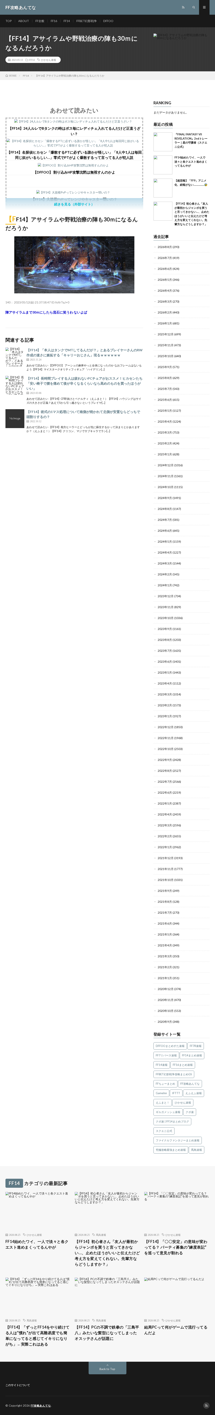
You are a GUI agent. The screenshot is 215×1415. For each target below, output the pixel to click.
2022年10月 (166, 749)
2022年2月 (165, 836)
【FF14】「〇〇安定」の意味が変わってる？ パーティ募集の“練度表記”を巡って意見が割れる (175, 1247)
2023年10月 (166, 618)
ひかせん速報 (48, 60)
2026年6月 (165, 268)
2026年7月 (165, 258)
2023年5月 (165, 672)
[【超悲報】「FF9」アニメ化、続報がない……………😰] (162, 188)
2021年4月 (165, 945)
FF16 (54, 21)
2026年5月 (165, 279)
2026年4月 (165, 290)
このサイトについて (17, 1385)
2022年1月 (165, 847)
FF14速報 (162, 1064)
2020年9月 (165, 1021)
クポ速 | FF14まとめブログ (172, 1121)
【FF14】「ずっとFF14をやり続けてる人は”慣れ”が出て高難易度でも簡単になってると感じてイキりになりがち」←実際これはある (37, 1335)
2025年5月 (165, 410)
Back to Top (107, 1369)
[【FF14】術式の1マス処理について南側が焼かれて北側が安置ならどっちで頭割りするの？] (14, 418)
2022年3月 (165, 825)
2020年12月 (166, 989)
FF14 (67, 21)
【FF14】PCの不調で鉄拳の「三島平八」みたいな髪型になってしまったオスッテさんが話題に (107, 1333)
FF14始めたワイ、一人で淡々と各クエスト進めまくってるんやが (190, 161)
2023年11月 (166, 607)
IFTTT (176, 1093)
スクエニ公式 (164, 1131)
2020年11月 (166, 1000)
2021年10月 (166, 880)
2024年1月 (165, 585)
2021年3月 (165, 956)
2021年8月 (165, 901)
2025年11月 (166, 345)
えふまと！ (162, 1102)
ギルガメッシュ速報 (168, 1112)
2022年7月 (165, 781)
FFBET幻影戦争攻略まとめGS (174, 1074)
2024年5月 (165, 541)
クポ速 (190, 1112)
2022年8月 (165, 770)
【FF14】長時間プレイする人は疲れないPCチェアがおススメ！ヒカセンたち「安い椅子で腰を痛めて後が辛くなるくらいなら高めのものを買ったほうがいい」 (84, 383)
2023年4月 (165, 683)
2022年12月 (166, 727)
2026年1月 (165, 323)
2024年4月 (165, 552)
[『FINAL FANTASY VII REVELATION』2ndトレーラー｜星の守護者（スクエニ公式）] (162, 141)
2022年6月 (165, 792)
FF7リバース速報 (166, 1055)
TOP (8, 21)
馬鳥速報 (196, 1149)
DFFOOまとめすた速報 (170, 1046)
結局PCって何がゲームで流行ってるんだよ (176, 1330)
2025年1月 (165, 454)
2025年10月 (166, 356)
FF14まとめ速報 (192, 1055)
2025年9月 (165, 367)
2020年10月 (166, 1011)
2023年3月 (165, 694)
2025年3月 (165, 432)
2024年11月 (166, 476)
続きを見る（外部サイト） (74, 204)
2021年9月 (165, 890)
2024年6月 (165, 530)
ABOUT (23, 21)
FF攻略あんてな (190, 1083)
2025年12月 (166, 334)
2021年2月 (165, 967)
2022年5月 (165, 803)
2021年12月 (166, 858)
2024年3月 (165, 563)
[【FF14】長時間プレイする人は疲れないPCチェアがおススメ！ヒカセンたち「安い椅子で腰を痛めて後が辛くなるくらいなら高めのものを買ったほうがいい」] (14, 385)
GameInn (161, 1093)
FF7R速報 (196, 1046)
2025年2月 (165, 443)
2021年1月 (165, 978)
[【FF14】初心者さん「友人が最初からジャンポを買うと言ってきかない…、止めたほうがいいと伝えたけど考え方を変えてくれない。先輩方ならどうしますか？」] (162, 211)
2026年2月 (165, 312)
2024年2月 (165, 574)
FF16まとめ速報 (183, 1064)
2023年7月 (165, 650)
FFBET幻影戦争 (86, 21)
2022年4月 (165, 814)
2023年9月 (165, 629)
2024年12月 (166, 465)
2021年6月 (165, 923)
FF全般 (39, 21)
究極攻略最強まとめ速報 (171, 1149)
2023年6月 (165, 661)
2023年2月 (165, 705)
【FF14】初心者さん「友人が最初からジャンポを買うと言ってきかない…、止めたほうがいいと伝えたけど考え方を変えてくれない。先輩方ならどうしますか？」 (107, 1252)
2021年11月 (166, 869)
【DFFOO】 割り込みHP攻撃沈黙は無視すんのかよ (74, 172)
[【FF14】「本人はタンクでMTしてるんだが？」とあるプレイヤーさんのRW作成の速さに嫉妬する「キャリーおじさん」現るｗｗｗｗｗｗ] (14, 357)
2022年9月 (165, 760)
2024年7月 (165, 519)
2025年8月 (165, 378)
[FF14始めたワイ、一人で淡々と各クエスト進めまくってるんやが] (162, 164)
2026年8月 (165, 247)
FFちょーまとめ (165, 1083)
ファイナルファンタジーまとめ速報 (177, 1140)
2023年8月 (165, 640)
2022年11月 (166, 738)
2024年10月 (166, 487)
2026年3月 (165, 301)
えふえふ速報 (193, 1093)
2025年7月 (165, 389)
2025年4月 (165, 421)
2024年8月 (165, 509)
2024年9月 (165, 498)
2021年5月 (165, 934)
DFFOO (108, 21)
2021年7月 (165, 912)
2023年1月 (165, 716)
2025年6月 (165, 399)
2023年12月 (166, 596)
